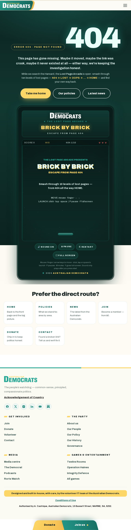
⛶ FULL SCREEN (65, 255)
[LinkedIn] (32, 406)
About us (72, 423)
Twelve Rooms (76, 461)
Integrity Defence (78, 473)
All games (73, 478)
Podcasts (10, 473)
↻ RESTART (86, 247)
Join (7, 423)
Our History (74, 440)
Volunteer (10, 434)
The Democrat (13, 467)
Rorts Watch (12, 478)
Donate (8, 429)
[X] (15, 406)
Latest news (96, 93)
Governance (74, 446)
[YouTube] (40, 406)
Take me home (36, 93)
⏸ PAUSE (66, 247)
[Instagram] (23, 406)
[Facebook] (7, 406)
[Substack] (48, 406)
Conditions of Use (65, 500)
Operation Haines (78, 467)
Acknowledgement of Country (24, 397)
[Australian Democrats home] (17, 5)
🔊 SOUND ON (46, 247)
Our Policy (73, 434)
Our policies (66, 93)
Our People (74, 429)
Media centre (12, 461)
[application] (65, 190)
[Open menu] (125, 5)
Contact (9, 440)
